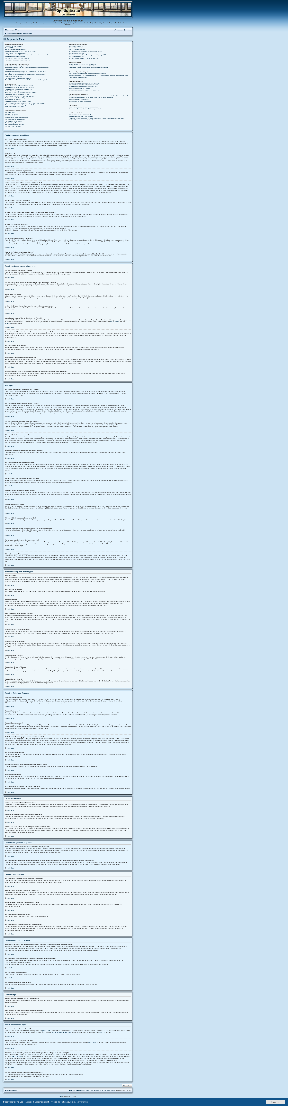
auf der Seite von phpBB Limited (62, 1032)
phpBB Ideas (92, 1043)
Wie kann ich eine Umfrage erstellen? (15, 91)
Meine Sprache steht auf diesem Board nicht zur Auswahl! (20, 73)
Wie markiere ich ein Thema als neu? (15, 106)
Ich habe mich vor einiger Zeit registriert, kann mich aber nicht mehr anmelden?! (26, 55)
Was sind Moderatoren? (75, 48)
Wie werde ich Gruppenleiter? (77, 53)
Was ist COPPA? (9, 48)
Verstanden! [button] (275, 1102)
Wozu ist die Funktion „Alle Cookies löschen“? (17, 60)
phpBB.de (8, 323)
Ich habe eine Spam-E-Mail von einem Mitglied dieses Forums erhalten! (88, 67)
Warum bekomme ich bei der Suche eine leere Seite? (83, 86)
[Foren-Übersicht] (68, 9)
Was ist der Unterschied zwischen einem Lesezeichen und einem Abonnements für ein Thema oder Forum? (98, 96)
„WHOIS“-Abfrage (16, 1056)
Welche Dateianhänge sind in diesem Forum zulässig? (84, 107)
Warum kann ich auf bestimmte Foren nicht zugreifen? (19, 96)
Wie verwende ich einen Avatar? (13, 76)
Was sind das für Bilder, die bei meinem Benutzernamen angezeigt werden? (25, 74)
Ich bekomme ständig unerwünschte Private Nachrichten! (84, 66)
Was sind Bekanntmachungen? (13, 121)
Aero (61, 1096)
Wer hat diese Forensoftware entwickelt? (80, 114)
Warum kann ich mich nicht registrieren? (16, 49)
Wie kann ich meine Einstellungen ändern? (16, 66)
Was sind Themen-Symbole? (13, 126)
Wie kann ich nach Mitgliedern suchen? (79, 88)
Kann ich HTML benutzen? (12, 114)
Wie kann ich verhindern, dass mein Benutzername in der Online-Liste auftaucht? (27, 67)
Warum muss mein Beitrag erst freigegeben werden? (19, 105)
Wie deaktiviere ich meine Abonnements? (80, 101)
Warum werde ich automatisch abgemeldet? (17, 58)
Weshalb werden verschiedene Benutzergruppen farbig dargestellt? (87, 55)
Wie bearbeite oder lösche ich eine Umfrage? (17, 94)
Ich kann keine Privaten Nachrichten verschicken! (82, 64)
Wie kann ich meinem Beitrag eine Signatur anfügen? (19, 89)
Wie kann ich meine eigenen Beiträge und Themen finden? (85, 90)
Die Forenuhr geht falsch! (12, 69)
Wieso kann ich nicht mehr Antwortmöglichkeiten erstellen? (21, 92)
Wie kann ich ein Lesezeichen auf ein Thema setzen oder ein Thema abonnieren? (91, 97)
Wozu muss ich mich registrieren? (14, 46)
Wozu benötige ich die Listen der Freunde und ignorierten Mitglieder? (87, 73)
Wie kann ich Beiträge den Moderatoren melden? (18, 101)
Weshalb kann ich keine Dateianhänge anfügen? (18, 98)
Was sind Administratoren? (76, 46)
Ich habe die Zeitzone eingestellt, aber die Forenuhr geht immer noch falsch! (25, 71)
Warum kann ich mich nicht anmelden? (15, 53)
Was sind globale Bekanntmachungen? (15, 119)
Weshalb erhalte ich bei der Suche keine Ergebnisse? (83, 84)
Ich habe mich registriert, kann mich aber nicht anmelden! (20, 51)
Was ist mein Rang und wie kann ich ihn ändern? (18, 78)
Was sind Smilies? (10, 116)
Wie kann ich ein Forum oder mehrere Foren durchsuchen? (85, 83)
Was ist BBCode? (10, 112)
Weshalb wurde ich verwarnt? (13, 99)
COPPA (105, 185)
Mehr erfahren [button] (82, 1102)
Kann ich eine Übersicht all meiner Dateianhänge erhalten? (85, 108)
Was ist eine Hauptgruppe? (76, 56)
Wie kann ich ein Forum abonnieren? (79, 99)
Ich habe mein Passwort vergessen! (15, 56)
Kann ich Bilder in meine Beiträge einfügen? (16, 117)
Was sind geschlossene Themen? (14, 124)
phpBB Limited (114, 322)
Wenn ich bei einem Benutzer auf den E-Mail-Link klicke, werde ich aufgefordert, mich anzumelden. (32, 79)
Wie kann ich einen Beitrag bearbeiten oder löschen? (19, 87)
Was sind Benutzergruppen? (77, 49)
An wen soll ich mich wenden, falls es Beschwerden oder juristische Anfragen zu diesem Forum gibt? (96, 118)
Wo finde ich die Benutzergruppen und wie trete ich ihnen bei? (85, 51)
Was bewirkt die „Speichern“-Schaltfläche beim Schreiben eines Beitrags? (25, 103)
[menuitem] (17, 30)
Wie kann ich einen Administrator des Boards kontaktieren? (85, 120)
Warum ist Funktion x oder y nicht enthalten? (81, 116)
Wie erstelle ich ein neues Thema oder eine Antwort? (19, 85)
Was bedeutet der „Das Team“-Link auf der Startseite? (84, 58)
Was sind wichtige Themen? (12, 123)
